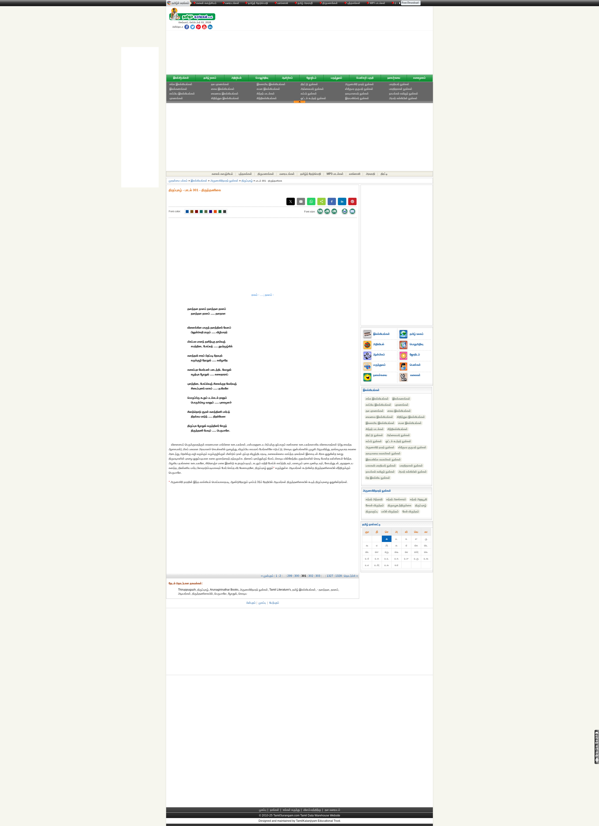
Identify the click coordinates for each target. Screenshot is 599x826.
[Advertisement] (344, 41)
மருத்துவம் (336, 77)
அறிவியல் (236, 77)
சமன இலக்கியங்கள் (268, 89)
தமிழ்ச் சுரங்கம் (180, 3)
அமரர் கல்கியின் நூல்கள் (403, 98)
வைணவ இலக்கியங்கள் (224, 93)
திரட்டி (384, 173)
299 (289, 575)
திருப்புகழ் (247, 180)
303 (317, 575)
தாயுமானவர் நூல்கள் (357, 93)
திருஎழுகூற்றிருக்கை (399, 505)
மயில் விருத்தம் (390, 511)
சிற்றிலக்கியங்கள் (267, 98)
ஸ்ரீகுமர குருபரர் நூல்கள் (359, 89)
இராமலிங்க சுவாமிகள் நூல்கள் (383, 459)
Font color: (175, 211)
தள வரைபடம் (332, 809)
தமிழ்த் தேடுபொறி (258, 3)
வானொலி (283, 3)
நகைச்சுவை (393, 77)
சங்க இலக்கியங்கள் (180, 84)
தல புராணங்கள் (220, 84)
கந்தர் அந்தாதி (374, 499)
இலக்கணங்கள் (178, 89)
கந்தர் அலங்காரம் (396, 499)
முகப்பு (262, 602)
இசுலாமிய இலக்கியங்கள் (271, 84)
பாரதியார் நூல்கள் (399, 84)
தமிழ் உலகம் (210, 77)
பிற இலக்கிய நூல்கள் (378, 477)
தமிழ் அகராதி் (305, 3)
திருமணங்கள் (330, 3)
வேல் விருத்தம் (410, 511)
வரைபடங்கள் (232, 3)
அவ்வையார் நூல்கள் (312, 89)
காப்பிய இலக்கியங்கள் (182, 93)
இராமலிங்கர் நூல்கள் (357, 98)
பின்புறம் (251, 602)
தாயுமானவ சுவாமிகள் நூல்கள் (383, 453)
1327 (330, 575)
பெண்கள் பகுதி (365, 77)
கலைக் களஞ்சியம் (206, 3)
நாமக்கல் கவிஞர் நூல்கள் (403, 93)
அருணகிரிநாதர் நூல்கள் (224, 180)
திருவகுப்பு (372, 511)
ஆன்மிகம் (287, 77)
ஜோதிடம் (311, 77)
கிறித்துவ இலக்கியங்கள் (225, 98)
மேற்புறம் (274, 602)
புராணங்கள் (176, 98)
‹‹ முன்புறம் (267, 575)
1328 (338, 575)
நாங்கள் (274, 809)
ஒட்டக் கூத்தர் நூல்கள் (313, 98)
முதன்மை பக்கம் (178, 180)
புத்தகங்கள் (354, 3)
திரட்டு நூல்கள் (309, 84)
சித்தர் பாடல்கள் (266, 93)
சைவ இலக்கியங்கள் (222, 89)
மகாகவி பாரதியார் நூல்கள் (381, 465)
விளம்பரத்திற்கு (312, 809)
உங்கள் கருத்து (291, 809)
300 (296, 575)
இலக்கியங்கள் (181, 77)
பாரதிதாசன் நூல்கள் (400, 89)
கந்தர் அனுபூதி (418, 499)
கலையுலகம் (419, 77)
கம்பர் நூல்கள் (309, 93)
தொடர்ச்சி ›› (351, 575)
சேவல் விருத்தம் (375, 505)
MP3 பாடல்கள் (377, 3)
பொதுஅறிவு (262, 77)
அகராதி (370, 173)
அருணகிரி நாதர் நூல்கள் (359, 84)
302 (310, 575)
